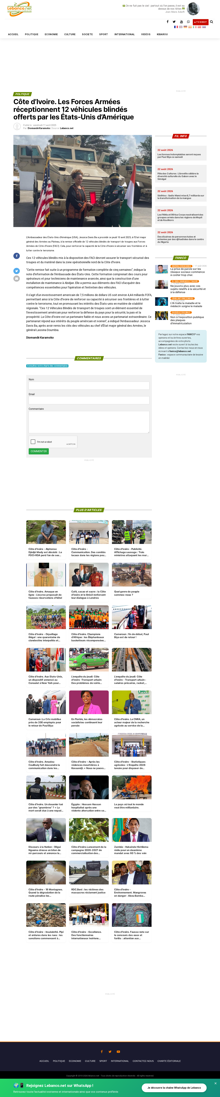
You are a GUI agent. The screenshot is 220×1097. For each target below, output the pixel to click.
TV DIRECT (201, 22)
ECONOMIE (51, 34)
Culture (90, 1061)
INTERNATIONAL (125, 34)
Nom (31, 379)
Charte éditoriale (169, 1061)
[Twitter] (110, 1050)
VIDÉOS (145, 34)
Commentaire (36, 408)
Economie (75, 1061)
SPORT (103, 34)
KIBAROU (162, 34)
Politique (59, 1061)
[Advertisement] (110, 57)
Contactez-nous (143, 1061)
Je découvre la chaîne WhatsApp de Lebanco (174, 1087)
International (120, 1061)
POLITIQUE (31, 34)
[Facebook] (101, 1050)
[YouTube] (118, 1050)
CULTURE (70, 34)
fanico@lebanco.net (180, 351)
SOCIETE (87, 34)
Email (32, 394)
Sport (103, 1061)
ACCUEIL (13, 34)
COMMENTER (39, 451)
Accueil (44, 1061)
